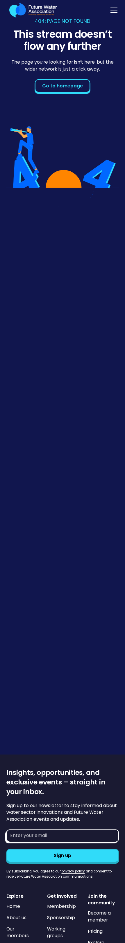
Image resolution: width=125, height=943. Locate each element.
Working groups (56, 932)
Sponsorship (61, 918)
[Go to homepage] (31, 10)
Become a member (99, 916)
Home (13, 906)
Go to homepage (62, 86)
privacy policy (73, 871)
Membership (61, 906)
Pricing (95, 931)
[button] (113, 10)
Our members (17, 932)
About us (16, 918)
